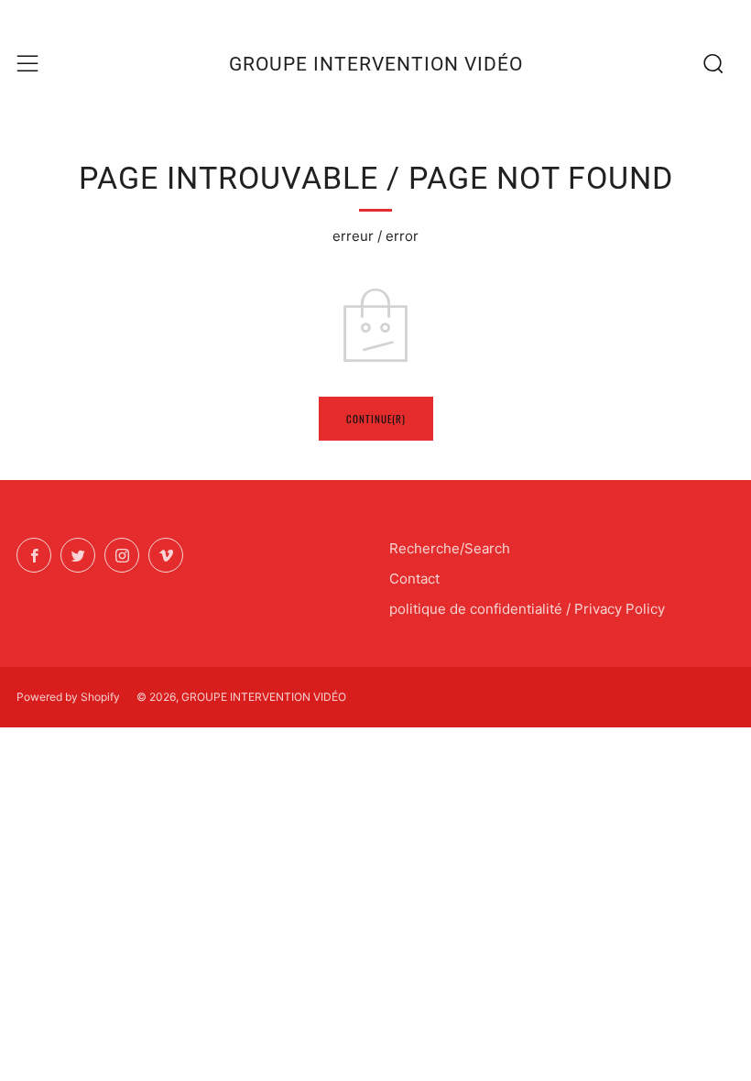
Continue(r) (376, 418)
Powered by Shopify (68, 697)
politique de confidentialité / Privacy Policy (527, 608)
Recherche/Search (449, 548)
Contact (414, 578)
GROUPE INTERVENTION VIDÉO (376, 64)
